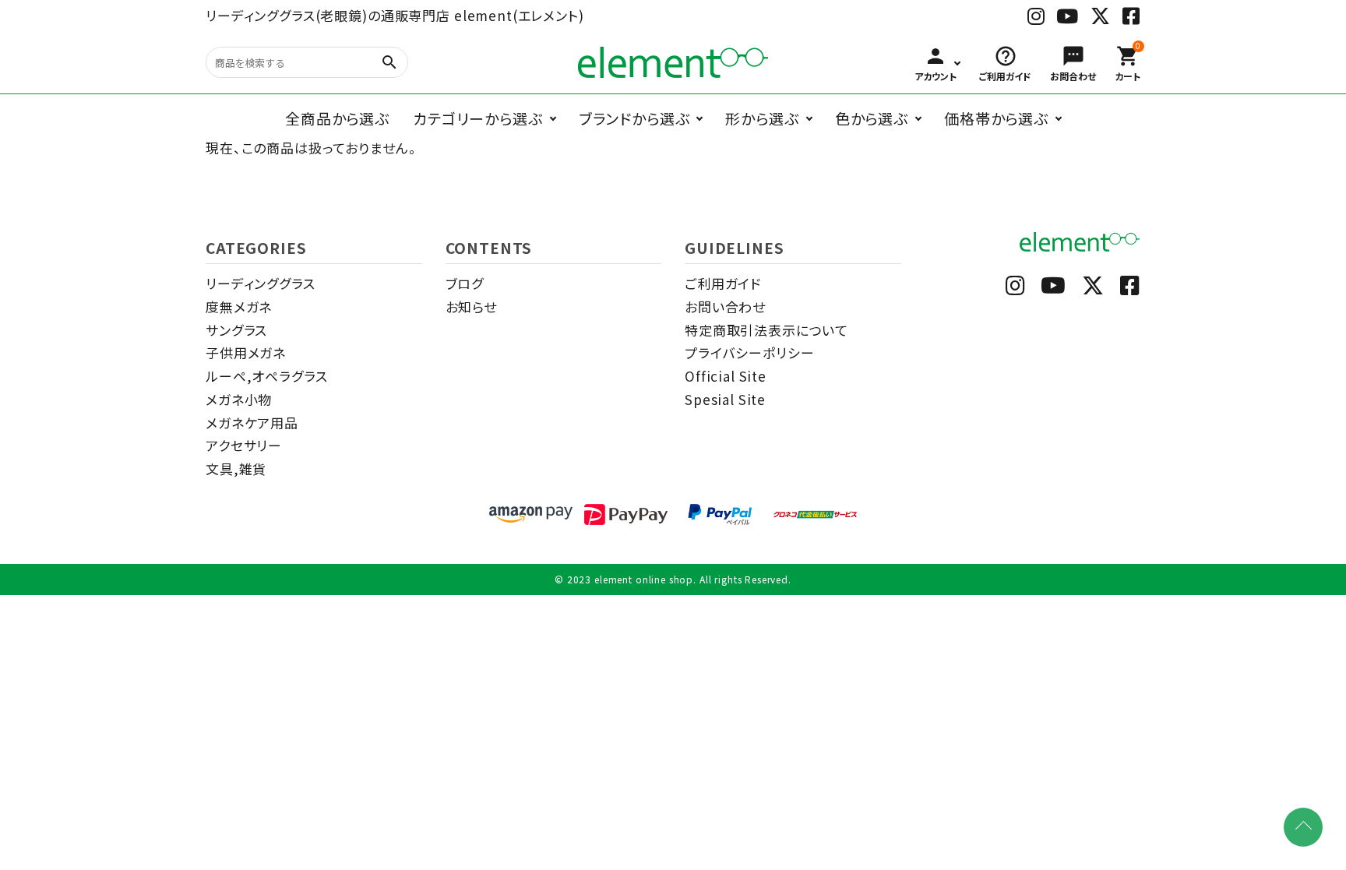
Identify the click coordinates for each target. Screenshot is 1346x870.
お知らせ (471, 306)
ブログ (465, 283)
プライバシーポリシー (750, 352)
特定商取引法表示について (766, 330)
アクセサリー (244, 445)
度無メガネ (239, 306)
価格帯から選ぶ (996, 118)
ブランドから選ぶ (634, 118)
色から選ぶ (871, 118)
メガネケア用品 (252, 422)
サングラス (236, 330)
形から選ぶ (761, 118)
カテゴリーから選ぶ (478, 118)
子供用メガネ (246, 352)
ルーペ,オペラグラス (267, 376)
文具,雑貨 (236, 468)
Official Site (725, 376)
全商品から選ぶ (337, 118)
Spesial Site (725, 399)
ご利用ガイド (723, 283)
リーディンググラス (260, 283)
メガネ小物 (239, 399)
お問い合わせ (725, 306)
